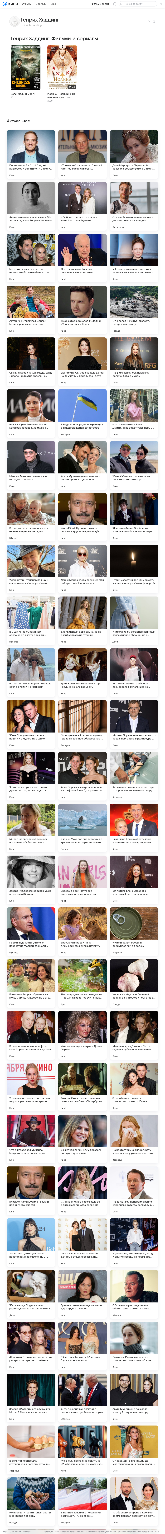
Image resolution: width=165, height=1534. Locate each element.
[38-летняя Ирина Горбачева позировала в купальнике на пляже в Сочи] (134, 672)
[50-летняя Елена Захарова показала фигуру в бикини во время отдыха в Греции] (134, 880)
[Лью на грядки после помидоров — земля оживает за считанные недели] (82, 983)
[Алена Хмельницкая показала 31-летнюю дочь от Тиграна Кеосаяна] (31, 206)
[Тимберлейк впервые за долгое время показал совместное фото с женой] (134, 1501)
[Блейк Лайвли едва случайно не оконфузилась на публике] (82, 621)
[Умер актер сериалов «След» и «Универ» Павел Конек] (82, 310)
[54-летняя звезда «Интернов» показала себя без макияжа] (31, 828)
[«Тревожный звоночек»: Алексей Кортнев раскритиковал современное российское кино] (82, 154)
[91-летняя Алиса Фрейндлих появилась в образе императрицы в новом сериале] (134, 517)
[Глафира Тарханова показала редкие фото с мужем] (134, 361)
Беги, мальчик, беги (23, 93)
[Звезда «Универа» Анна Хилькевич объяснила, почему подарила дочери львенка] (82, 931)
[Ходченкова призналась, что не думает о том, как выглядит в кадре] (31, 776)
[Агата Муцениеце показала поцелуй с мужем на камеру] (134, 1398)
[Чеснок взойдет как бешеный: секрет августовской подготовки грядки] (134, 983)
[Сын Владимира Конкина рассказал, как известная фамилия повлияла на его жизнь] (82, 258)
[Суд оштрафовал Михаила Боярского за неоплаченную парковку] (31, 1139)
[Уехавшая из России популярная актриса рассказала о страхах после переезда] (31, 1087)
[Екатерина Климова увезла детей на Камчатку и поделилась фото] (82, 361)
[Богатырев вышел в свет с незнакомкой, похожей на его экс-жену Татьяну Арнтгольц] (31, 258)
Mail (5, 1531)
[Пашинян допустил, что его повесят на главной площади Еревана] (31, 931)
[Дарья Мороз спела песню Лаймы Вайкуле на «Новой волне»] (82, 569)
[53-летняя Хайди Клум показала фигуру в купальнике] (82, 1139)
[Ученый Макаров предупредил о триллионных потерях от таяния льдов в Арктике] (82, 828)
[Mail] (5, 4)
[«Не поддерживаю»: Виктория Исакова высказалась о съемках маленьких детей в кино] (134, 258)
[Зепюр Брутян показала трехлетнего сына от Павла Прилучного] (134, 1087)
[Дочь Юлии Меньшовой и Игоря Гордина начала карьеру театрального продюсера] (82, 672)
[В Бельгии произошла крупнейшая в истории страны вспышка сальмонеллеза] (31, 1450)
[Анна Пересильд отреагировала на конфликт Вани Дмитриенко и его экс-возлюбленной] (82, 776)
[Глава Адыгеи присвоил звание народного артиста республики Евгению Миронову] (134, 1190)
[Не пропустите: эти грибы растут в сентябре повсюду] (31, 1501)
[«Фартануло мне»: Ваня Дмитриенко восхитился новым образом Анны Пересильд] (134, 413)
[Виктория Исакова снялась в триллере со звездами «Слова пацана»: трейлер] (134, 1346)
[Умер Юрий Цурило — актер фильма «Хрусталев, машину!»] (82, 517)
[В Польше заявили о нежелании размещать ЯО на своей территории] (82, 1501)
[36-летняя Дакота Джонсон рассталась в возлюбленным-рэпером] (31, 1242)
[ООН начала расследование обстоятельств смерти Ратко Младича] (134, 1294)
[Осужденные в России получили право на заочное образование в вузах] (82, 724)
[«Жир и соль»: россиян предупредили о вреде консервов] (134, 931)
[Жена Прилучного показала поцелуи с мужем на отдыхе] (31, 724)
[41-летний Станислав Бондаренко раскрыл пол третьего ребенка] (31, 1346)
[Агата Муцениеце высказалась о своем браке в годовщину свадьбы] (82, 465)
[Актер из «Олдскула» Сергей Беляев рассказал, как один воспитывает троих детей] (31, 310)
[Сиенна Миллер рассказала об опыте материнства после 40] (82, 1190)
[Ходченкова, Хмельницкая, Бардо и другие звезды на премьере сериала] (134, 1242)
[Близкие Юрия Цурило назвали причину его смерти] (31, 1190)
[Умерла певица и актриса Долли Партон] (82, 1035)
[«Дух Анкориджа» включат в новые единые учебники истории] (82, 1398)
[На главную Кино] (12, 4)
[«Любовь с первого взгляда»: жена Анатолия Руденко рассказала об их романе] (82, 206)
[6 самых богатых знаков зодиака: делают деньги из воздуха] (134, 206)
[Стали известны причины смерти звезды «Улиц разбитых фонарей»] (134, 569)
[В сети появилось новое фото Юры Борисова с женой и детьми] (31, 1035)
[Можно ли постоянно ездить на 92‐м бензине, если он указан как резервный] (82, 1450)
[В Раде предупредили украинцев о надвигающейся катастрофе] (82, 413)
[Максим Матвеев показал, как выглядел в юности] (31, 465)
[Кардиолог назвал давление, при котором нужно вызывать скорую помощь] (134, 776)
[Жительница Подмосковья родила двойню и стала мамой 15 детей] (31, 1294)
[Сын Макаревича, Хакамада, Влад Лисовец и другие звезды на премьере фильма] (31, 361)
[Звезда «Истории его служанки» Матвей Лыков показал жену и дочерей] (31, 1398)
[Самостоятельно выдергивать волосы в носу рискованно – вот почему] (134, 1139)
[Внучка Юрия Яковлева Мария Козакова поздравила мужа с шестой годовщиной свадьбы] (31, 413)
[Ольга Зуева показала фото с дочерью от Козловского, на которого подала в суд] (82, 1242)
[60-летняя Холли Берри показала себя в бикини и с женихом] (31, 672)
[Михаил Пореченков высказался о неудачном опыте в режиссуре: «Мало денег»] (134, 724)
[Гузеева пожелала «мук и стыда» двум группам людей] (82, 1294)
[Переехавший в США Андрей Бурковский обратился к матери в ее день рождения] (31, 154)
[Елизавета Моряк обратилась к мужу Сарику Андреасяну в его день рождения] (31, 983)
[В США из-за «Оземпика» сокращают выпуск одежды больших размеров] (31, 621)
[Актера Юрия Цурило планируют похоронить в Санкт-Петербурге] (82, 1087)
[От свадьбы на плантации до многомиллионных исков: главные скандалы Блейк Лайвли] (134, 1450)
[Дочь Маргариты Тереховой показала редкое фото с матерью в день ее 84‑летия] (134, 154)
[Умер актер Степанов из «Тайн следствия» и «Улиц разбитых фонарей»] (31, 569)
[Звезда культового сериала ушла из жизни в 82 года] (31, 880)
